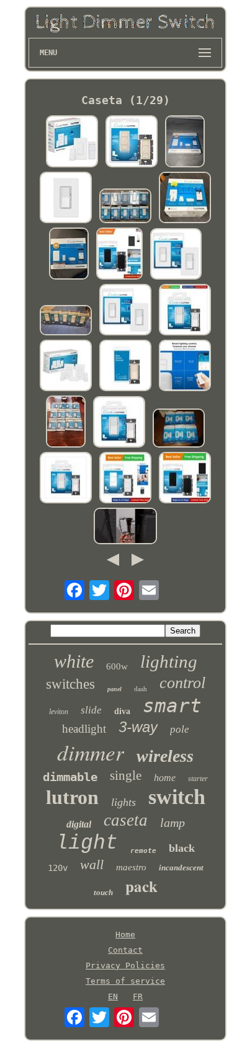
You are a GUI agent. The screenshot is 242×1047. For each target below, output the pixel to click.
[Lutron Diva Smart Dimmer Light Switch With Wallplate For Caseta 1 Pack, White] (125, 310)
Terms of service (125, 981)
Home (125, 934)
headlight (84, 728)
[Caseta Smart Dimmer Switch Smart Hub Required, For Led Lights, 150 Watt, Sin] (119, 254)
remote (143, 851)
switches (70, 684)
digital (78, 824)
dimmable (70, 777)
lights (123, 802)
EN (113, 996)
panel (114, 689)
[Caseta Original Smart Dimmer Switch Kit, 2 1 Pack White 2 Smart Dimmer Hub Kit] (65, 366)
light (87, 843)
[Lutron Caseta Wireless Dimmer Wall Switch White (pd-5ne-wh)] (66, 422)
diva (122, 711)
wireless (165, 756)
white (74, 661)
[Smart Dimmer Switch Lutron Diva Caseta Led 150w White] (176, 255)
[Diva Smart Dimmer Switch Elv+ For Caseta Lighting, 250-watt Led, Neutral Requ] (185, 310)
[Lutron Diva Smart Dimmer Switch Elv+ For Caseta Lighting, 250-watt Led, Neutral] (119, 423)
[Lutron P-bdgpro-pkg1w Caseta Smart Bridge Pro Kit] (185, 142)
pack (141, 886)
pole (179, 729)
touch (103, 892)
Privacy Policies (125, 965)
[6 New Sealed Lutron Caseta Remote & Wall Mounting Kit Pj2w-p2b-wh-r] (178, 429)
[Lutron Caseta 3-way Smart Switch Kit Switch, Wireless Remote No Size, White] (72, 142)
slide (91, 710)
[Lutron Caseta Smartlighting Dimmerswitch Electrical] (125, 526)
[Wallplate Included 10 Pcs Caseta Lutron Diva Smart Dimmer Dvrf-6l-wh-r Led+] (125, 206)
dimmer (90, 752)
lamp (172, 822)
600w (117, 666)
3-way (138, 726)
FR (138, 996)
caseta (126, 820)
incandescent (181, 867)
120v (58, 868)
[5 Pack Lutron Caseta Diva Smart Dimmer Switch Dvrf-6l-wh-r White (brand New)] (65, 321)
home (165, 777)
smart (172, 705)
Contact (125, 950)
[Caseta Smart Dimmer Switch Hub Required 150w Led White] (185, 366)
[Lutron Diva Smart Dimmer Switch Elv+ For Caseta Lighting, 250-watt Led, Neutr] (65, 198)
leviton (58, 711)
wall (92, 864)
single (125, 775)
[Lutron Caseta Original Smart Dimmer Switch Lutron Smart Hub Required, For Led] (131, 142)
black (182, 848)
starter (198, 778)
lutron (72, 797)
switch (176, 796)
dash (140, 688)
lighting (168, 661)
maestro (131, 867)
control (182, 683)
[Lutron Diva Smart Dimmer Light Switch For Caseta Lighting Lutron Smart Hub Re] (125, 366)
